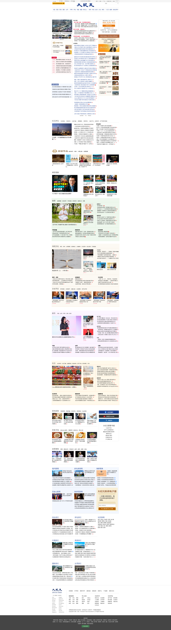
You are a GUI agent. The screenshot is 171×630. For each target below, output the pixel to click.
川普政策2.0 (82, 29)
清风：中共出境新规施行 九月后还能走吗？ (106, 139)
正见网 (103, 621)
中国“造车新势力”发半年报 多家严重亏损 (84, 109)
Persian (60, 610)
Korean (53, 600)
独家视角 (99, 468)
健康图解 (59, 201)
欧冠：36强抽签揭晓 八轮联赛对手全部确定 (56, 460)
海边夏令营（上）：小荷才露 (59, 270)
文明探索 (68, 246)
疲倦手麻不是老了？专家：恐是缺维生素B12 (84, 231)
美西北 (103, 521)
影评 (70, 313)
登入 (117, 1)
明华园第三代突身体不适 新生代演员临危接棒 (85, 349)
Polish (60, 609)
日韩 (67, 313)
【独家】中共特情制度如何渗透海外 (105, 479)
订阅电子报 (109, 1)
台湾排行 (78, 563)
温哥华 (108, 524)
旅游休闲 (74, 363)
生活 (107, 9)
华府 (109, 519)
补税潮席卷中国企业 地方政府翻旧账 (83, 102)
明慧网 (99, 621)
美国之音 (75, 620)
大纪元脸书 (110, 412)
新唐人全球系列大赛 (111, 269)
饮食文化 (75, 430)
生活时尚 (59, 363)
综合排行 (55, 517)
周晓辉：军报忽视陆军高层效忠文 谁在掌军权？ (107, 140)
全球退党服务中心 (67, 621)
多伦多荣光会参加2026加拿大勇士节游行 (84, 479)
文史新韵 (79, 289)
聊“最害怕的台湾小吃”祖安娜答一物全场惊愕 (85, 347)
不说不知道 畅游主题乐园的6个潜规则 (83, 398)
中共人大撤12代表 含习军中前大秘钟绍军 (62, 549)
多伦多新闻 (78, 468)
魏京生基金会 (90, 623)
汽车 (89, 363)
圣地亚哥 (109, 522)
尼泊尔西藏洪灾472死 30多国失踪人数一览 (68, 567)
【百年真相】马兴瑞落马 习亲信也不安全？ (72, 301)
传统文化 (103, 54)
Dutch (60, 604)
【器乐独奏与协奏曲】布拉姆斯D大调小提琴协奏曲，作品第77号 (85, 165)
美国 (57, 9)
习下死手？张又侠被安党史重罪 (61, 193)
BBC (57, 621)
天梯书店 (105, 620)
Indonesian (61, 600)
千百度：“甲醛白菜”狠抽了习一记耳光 (83, 143)
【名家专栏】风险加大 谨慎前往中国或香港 (85, 532)
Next (70, 26)
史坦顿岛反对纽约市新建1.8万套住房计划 (62, 479)
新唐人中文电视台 (82, 620)
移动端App (67, 1)
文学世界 (102, 599)
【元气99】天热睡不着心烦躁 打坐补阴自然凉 (64, 224)
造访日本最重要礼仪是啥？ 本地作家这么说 (84, 400)
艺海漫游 (94, 246)
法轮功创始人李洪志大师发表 (108, 36)
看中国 (95, 621)
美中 (99, 522)
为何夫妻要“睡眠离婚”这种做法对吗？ (105, 383)
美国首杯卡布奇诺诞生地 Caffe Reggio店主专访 (107, 386)
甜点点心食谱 (64, 430)
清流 (106, 621)
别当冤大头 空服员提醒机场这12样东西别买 (84, 50)
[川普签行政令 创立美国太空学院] (62, 26)
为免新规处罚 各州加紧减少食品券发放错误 (84, 111)
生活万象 (64, 363)
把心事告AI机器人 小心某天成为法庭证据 (68, 422)
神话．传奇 (62, 246)
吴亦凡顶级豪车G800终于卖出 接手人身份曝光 (88, 325)
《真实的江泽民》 (109, 435)
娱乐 (96, 9)
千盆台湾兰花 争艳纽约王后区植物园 (61, 477)
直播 (84, 201)
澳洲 (107, 525)
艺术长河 (97, 605)
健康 (111, 9)
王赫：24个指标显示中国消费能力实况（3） (84, 92)
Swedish (54, 604)
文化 (100, 9)
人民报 (91, 621)
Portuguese (61, 603)
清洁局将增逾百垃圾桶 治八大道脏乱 (61, 481)
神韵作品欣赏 (100, 269)
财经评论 (86, 121)
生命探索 (102, 598)
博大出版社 (84, 623)
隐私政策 (94, 591)
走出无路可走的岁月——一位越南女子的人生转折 (107, 258)
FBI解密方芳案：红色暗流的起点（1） (84, 551)
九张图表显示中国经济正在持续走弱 (61, 556)
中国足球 (71, 449)
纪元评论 (55, 121)
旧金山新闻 (56, 491)
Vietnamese (61, 612)
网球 (62, 449)
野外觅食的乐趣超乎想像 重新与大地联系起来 (62, 397)
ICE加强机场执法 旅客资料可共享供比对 (62, 483)
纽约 (99, 519)
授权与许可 (82, 591)
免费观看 (86, 151)
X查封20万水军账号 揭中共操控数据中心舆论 (85, 47)
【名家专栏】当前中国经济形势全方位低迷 (106, 132)
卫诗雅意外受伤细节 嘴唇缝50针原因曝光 (61, 352)
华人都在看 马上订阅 (107, 508)
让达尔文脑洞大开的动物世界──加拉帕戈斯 (84, 395)
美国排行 (78, 540)
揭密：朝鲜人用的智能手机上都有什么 (83, 79)
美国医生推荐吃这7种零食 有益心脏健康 (105, 371)
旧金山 (102, 519)
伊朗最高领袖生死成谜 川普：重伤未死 (61, 576)
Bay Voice (84, 621)
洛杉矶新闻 (78, 491)
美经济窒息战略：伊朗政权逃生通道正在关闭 (106, 134)
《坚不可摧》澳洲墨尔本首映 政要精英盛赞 (84, 23)
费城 (102, 522)
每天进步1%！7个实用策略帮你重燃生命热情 (106, 209)
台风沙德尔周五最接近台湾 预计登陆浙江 (85, 580)
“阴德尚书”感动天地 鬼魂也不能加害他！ (106, 256)
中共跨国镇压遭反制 (86, 22)
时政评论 (68, 121)
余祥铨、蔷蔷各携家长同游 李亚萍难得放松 (84, 350)
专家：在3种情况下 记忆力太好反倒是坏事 (106, 384)
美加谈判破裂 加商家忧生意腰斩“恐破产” (84, 481)
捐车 (97, 1)
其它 (88, 603)
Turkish (54, 610)
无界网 (116, 621)
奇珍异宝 (73, 411)
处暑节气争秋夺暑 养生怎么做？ (105, 282)
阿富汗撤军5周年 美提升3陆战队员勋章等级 (85, 553)
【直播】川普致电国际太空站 (81, 104)
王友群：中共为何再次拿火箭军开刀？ (83, 86)
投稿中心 (100, 591)
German (61, 601)
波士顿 (112, 519)
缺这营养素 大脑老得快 (103, 231)
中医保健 (69, 201)
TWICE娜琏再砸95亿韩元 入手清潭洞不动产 (88, 338)
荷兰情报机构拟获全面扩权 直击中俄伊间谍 (84, 107)
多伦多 (104, 524)
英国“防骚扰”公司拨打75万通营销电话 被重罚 (91, 422)
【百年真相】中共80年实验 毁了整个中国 (99, 301)
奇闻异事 (63, 411)
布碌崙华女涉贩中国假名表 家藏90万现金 (61, 89)
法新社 (54, 621)
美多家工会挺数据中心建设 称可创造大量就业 (85, 68)
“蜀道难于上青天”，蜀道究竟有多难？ (83, 282)
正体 (72, 1)
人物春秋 (78, 246)
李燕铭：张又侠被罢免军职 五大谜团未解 (84, 40)
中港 (58, 313)
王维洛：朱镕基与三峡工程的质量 (104, 125)
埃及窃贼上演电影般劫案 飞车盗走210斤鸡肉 (84, 94)
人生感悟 (97, 599)
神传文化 (97, 598)
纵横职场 (69, 363)
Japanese (61, 598)
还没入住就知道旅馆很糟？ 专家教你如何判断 (107, 369)
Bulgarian (54, 612)
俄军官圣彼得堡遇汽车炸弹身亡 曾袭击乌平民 (85, 73)
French (53, 601)
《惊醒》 (112, 41)
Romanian (54, 607)
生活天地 (110, 596)
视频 (81, 9)
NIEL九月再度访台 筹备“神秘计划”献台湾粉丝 (108, 349)
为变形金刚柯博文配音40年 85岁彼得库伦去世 (107, 341)
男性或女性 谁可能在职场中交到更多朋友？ (107, 397)
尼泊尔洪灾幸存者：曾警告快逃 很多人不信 (62, 572)
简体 (74, 1)
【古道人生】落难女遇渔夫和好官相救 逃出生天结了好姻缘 (105, 57)
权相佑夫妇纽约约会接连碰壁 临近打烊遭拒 (106, 331)
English (60, 597)
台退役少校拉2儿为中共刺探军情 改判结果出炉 (90, 567)
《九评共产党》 (103, 30)
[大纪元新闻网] (85, 5)
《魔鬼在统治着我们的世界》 (108, 431)
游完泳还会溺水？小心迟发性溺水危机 (105, 212)
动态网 (79, 623)
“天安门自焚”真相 (106, 31)
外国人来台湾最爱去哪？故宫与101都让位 (106, 368)
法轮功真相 (113, 31)
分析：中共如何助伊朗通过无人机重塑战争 (62, 580)
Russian (54, 606)
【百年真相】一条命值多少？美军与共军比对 (113, 301)
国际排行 (55, 563)
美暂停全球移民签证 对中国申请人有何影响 (85, 555)
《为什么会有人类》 (109, 42)
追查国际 (79, 621)
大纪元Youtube (110, 416)
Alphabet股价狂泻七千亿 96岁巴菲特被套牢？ (84, 98)
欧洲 (99, 527)
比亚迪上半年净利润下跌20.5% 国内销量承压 (84, 58)
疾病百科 (75, 201)
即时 (71, 9)
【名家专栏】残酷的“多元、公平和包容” (105, 144)
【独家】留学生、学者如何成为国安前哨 (106, 485)
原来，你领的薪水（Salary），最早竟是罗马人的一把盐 (87, 270)
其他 (85, 449)
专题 (78, 9)
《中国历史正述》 (109, 437)
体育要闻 (55, 449)
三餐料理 (70, 430)
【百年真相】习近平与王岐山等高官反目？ (58, 301)
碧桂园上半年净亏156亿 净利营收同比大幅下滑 (85, 77)
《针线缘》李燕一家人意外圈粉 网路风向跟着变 (107, 332)
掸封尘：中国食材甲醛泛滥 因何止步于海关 (106, 137)
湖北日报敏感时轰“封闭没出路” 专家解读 (62, 551)
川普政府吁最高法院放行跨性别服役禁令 (83, 49)
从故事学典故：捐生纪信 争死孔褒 (82, 284)
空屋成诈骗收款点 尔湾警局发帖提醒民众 (84, 500)
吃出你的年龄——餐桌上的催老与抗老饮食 (61, 395)
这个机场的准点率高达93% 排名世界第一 (84, 397)
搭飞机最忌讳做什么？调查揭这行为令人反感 (79, 422)
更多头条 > (62, 39)
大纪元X (110, 420)
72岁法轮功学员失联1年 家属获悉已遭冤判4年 (85, 96)
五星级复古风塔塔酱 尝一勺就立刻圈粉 (80, 441)
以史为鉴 (74, 121)
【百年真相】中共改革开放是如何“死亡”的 (85, 301)
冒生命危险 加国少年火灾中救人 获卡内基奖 (56, 422)
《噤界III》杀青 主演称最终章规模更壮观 (106, 339)
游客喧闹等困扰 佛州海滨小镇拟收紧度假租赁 (85, 62)
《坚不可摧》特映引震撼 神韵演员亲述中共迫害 (85, 26)
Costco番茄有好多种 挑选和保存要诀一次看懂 (63, 387)
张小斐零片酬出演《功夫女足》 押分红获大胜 (107, 318)
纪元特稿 (63, 121)
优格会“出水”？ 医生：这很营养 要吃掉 (60, 398)
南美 (102, 527)
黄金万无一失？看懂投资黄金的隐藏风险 (83, 91)
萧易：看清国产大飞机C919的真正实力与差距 (90, 521)
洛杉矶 (105, 519)
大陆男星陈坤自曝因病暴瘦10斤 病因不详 (106, 323)
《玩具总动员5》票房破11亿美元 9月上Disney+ (107, 334)
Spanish (54, 598)
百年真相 (62, 289)
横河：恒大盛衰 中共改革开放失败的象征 (105, 129)
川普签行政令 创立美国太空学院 (62, 33)
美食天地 (55, 430)
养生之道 (81, 430)
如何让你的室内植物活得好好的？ (104, 381)
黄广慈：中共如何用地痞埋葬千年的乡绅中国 (106, 127)
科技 (93, 9)
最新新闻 (71, 596)
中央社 (60, 621)
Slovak (53, 609)
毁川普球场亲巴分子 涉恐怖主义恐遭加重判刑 (85, 65)
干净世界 (70, 620)
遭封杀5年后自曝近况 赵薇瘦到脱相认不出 (63, 337)
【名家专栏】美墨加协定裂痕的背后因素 (83, 71)
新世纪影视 (73, 621)
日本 (104, 525)
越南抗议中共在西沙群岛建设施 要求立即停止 (85, 56)
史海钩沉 (73, 246)
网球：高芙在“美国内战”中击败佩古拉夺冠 (92, 460)
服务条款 (89, 591)
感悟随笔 (80, 121)
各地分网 (115, 9)
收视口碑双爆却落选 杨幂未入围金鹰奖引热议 (62, 349)
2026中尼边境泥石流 (85, 36)
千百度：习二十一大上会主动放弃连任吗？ (106, 130)
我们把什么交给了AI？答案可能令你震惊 (106, 217)
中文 (53, 597)
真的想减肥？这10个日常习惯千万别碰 (105, 222)
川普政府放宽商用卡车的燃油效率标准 (83, 54)
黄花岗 (88, 621)
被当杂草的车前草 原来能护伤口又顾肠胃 (61, 236)
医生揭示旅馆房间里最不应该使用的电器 (106, 373)
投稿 (114, 1)
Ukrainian (61, 606)
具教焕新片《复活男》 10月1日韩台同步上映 (107, 352)
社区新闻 (101, 517)
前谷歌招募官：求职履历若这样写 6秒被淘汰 (106, 374)
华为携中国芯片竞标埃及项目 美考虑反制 (62, 578)
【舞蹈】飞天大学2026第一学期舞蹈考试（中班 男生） (72, 165)
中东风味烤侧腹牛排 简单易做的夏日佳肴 (91, 441)
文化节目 (55, 289)
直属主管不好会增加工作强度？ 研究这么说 (107, 400)
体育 (70, 603)
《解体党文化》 (108, 433)
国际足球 (66, 449)
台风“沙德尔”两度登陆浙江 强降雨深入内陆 (84, 113)
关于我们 (61, 1)
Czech (60, 607)
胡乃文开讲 (84, 289)
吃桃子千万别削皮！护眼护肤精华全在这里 (106, 220)
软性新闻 (55, 411)
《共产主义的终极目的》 (112, 30)
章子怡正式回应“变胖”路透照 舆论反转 (60, 347)
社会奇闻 (84, 411)
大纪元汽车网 (111, 621)
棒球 (79, 449)
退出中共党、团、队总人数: (109, 20)
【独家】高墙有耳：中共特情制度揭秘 (106, 483)
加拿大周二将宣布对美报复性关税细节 (84, 483)
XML (86, 115)
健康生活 (80, 201)
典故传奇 (102, 603)
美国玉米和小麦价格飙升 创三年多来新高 (84, 60)
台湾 (67, 9)
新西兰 (110, 525)
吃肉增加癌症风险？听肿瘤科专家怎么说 (106, 207)
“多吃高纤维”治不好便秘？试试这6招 (106, 233)
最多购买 (71, 151)
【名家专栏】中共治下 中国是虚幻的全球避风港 (85, 70)
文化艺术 (97, 596)
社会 (73, 603)
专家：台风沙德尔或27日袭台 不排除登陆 (85, 572)
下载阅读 (89, 115)
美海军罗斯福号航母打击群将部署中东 (83, 33)
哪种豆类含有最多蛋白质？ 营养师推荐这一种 (88, 386)
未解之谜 (73, 289)
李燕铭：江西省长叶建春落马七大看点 (83, 134)
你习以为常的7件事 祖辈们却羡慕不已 (105, 218)
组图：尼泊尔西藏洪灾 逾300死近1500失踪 (62, 574)
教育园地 (97, 603)
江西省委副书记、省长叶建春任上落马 (61, 553)
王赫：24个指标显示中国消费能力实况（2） (106, 142)
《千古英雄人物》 (109, 439)
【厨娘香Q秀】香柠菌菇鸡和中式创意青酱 (69, 441)
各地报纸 (71, 591)
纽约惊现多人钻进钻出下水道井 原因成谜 (61, 91)
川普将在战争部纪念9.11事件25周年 (82, 75)
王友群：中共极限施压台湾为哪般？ (83, 533)
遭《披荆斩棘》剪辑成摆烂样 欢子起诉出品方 (62, 350)
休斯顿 (104, 522)
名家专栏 (97, 121)
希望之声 (66, 620)
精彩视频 (55, 172)
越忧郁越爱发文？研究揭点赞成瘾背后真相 (84, 233)
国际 (64, 9)
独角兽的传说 (78, 279)
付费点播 (80, 151)
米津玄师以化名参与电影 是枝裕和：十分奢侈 (108, 347)
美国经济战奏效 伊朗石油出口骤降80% (83, 32)
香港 (60, 9)
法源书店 (110, 620)
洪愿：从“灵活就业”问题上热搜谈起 (82, 141)
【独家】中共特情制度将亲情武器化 (105, 477)
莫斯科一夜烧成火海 (111, 183)
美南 (106, 521)
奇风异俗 (79, 411)
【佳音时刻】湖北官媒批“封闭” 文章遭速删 (84, 84)
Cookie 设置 (85, 626)
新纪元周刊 (114, 620)
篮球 (76, 449)
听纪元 (85, 9)
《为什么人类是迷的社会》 (109, 39)
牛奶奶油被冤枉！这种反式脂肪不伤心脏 (107, 236)
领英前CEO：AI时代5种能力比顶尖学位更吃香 (108, 398)
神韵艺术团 (55, 620)
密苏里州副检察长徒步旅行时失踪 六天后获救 (85, 83)
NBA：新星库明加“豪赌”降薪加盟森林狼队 (68, 460)
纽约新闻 (56, 84)
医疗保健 (110, 599)
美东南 (109, 521)
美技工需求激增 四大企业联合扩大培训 (84, 506)
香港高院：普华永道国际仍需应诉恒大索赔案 (85, 105)
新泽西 (99, 521)
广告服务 (105, 591)
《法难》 (105, 41)
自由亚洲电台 (89, 620)
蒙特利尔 (112, 524)
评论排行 (98, 124)
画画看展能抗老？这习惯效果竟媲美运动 (106, 223)
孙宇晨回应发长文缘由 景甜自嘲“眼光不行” (106, 321)
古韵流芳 (68, 289)
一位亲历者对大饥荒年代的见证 (81, 126)
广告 (104, 1)
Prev (54, 26)
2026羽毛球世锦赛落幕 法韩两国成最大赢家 (80, 460)
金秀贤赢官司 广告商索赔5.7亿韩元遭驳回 (107, 350)
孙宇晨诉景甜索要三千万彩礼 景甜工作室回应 (107, 319)
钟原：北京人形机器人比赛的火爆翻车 (83, 81)
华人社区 (84, 596)
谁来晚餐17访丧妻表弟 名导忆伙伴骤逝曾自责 (85, 352)
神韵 (103, 9)
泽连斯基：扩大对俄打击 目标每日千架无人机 (85, 52)
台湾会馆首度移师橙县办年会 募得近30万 (84, 508)
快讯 (55, 57)
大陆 (54, 9)
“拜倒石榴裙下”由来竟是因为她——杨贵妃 (106, 254)
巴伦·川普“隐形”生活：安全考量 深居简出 (84, 63)
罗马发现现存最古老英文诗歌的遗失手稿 (84, 280)
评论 (75, 9)
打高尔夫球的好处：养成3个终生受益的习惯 (107, 395)
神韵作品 (61, 620)
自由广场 (91, 121)
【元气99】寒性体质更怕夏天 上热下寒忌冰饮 (62, 231)
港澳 (77, 599)
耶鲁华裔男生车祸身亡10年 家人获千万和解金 (85, 45)
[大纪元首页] (57, 592)
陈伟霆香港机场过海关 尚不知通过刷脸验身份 (107, 327)
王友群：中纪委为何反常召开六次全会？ (105, 135)
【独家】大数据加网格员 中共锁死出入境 (112, 472)
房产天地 (79, 363)
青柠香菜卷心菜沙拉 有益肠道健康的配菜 (56, 441)
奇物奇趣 (68, 411)
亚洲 (104, 527)
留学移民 (84, 363)
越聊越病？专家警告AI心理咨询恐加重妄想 (106, 210)
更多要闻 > (82, 115)
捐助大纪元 (111, 591)
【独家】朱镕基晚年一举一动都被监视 (106, 481)
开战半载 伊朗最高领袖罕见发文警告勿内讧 (84, 30)
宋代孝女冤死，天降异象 (57, 284)
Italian (53, 603)
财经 (90, 9)
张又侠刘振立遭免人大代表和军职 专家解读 (68, 521)
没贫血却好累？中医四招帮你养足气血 (60, 233)
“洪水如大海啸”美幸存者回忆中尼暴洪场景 (84, 99)
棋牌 (82, 449)
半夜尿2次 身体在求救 (80, 236)
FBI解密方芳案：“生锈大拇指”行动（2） (84, 556)
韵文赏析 (89, 246)
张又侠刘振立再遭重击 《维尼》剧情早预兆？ (85, 39)
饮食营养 (64, 201)
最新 (75, 151)
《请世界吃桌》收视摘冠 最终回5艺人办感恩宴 (107, 329)
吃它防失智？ (100, 205)
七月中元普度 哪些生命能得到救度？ (105, 253)
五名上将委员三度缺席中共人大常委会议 (83, 88)
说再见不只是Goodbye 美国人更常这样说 (106, 379)
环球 (64, 313)
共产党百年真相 (103, 121)
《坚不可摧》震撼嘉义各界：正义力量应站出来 (85, 25)
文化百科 (84, 246)
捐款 (100, 1)
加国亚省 (100, 524)
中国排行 (55, 540)
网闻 (77, 603)
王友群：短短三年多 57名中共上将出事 (83, 37)
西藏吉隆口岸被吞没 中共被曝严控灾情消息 (68, 544)
